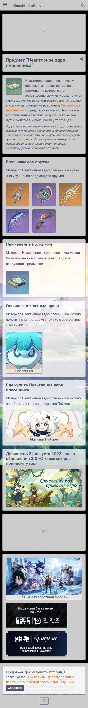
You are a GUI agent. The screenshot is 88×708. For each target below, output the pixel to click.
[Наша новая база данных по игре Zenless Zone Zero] (44, 615)
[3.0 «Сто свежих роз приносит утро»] (44, 488)
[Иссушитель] (17, 221)
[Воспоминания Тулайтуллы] (17, 194)
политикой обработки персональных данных (40, 682)
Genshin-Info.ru (27, 5)
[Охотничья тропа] (70, 194)
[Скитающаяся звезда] (43, 194)
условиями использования (50, 677)
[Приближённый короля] (43, 221)
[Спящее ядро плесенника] (17, 282)
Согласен (15, 688)
